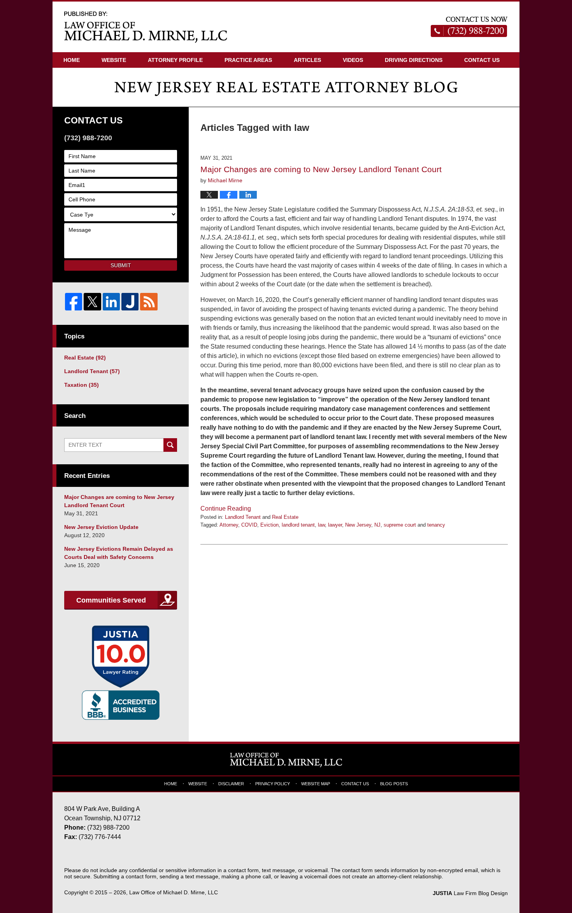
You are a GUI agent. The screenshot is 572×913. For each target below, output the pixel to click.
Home (71, 60)
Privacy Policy (272, 783)
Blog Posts (394, 783)
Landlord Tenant (243, 517)
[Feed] (148, 301)
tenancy (436, 525)
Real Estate (285, 517)
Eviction (269, 525)
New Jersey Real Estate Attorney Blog (146, 27)
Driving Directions (413, 60)
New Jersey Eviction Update (101, 527)
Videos (353, 60)
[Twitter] (92, 301)
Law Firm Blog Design (470, 893)
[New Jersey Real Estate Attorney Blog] (286, 87)
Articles (307, 60)
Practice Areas (248, 60)
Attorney (228, 525)
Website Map (315, 783)
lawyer (335, 525)
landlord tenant (298, 525)
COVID (249, 525)
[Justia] (130, 301)
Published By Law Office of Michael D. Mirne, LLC (469, 27)
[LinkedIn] (111, 301)
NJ (377, 525)
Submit (121, 265)
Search (170, 445)
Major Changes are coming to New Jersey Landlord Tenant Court (321, 169)
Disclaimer (231, 783)
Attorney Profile (175, 60)
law (321, 525)
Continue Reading (225, 508)
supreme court (400, 525)
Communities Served (111, 600)
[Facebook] (73, 301)
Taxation (81, 385)
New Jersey (358, 525)
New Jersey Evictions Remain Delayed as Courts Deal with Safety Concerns (118, 553)
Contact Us (482, 60)
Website (114, 60)
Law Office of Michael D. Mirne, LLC (173, 892)
